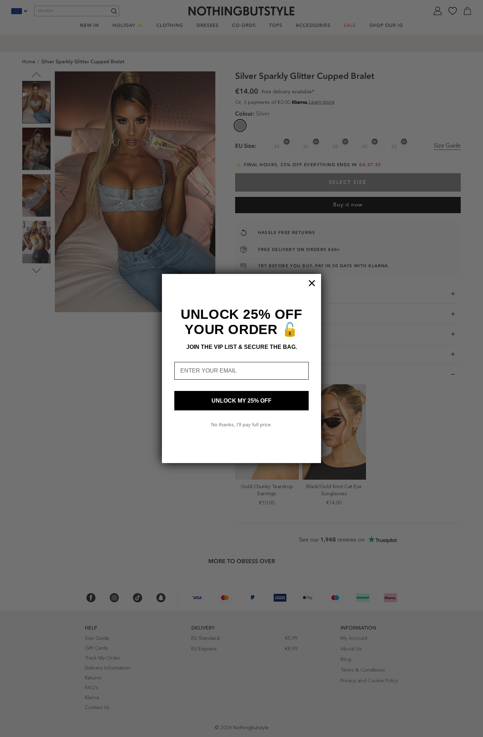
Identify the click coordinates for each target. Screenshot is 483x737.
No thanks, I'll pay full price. (241, 424)
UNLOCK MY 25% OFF (241, 401)
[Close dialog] (311, 283)
